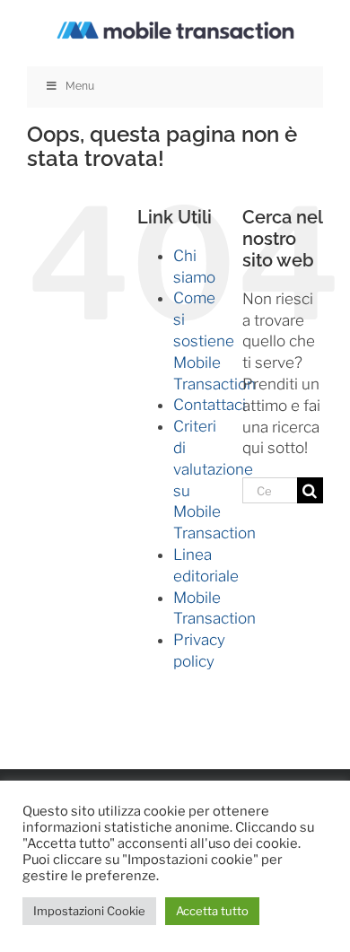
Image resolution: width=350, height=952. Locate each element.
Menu (80, 86)
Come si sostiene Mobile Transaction (214, 340)
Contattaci (209, 405)
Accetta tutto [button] (212, 911)
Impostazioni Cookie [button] (89, 911)
